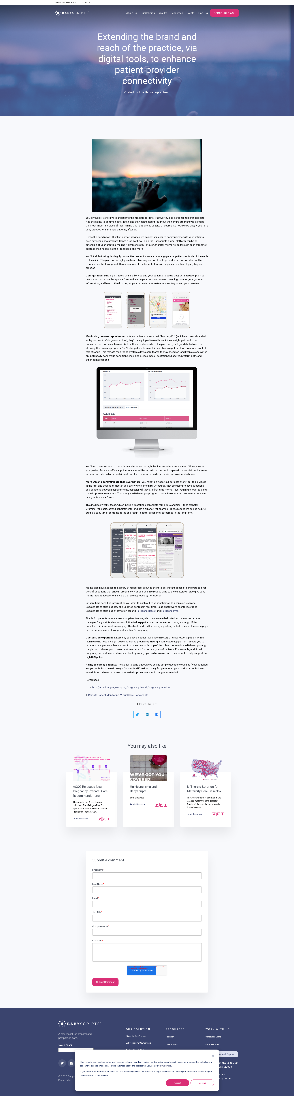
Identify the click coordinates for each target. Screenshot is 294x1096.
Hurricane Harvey (146, 610)
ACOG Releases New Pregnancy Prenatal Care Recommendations (90, 791)
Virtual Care (127, 695)
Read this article (80, 818)
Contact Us (85, 3)
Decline (202, 1082)
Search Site (64, 1045)
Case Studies (171, 1044)
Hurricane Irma (169, 610)
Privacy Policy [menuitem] (65, 1080)
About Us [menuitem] (131, 13)
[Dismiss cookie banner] (213, 1056)
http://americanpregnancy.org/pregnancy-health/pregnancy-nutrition (131, 687)
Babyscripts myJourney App (138, 1043)
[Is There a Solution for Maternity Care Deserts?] (205, 768)
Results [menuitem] (162, 13)
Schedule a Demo (213, 1037)
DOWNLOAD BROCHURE (65, 3)
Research (170, 1037)
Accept (177, 1082)
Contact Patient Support (222, 1054)
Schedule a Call (225, 13)
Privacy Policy (165, 1065)
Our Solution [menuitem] (148, 13)
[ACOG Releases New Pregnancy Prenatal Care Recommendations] (91, 768)
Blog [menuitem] (200, 13)
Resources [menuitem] (177, 13)
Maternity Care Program (136, 1036)
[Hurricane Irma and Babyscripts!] (148, 768)
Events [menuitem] (190, 13)
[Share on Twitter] (137, 714)
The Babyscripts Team (154, 92)
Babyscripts (141, 695)
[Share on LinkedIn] (147, 714)
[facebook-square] (71, 1063)
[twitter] (62, 1063)
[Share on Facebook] (157, 714)
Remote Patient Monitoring (103, 695)
